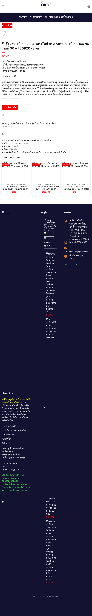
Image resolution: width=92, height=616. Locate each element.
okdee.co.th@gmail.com (77, 251)
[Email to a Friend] (9, 127)
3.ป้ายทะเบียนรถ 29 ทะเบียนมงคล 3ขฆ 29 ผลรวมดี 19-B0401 (15, 188)
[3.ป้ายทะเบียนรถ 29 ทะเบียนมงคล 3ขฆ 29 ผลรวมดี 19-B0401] (16, 172)
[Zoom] (5, 33)
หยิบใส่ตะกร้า (10, 107)
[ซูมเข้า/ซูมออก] (9, 601)
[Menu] (3, 6)
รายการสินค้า (36, 17)
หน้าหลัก (23, 17)
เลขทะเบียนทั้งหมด (49, 221)
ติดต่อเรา (47, 230)
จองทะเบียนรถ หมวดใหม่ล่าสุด (59, 17)
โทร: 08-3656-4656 (78, 242)
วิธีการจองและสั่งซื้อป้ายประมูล (50, 227)
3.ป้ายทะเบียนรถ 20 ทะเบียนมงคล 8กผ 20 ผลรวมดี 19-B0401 (76, 188)
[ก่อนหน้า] (2, 611)
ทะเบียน (52, 123)
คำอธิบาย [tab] (5, 134)
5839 (45, 123)
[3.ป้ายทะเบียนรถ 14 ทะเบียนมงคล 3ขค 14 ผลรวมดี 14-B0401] (46, 172)
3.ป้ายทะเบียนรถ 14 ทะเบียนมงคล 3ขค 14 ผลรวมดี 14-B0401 (46, 188)
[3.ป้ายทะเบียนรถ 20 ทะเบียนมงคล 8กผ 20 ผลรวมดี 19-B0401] (76, 172)
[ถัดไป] (9, 611)
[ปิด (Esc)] (2, 601)
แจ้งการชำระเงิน (50, 224)
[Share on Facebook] (3, 127)
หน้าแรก (47, 220)
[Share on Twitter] (6, 127)
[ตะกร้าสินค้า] (88, 6)
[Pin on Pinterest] (12, 127)
